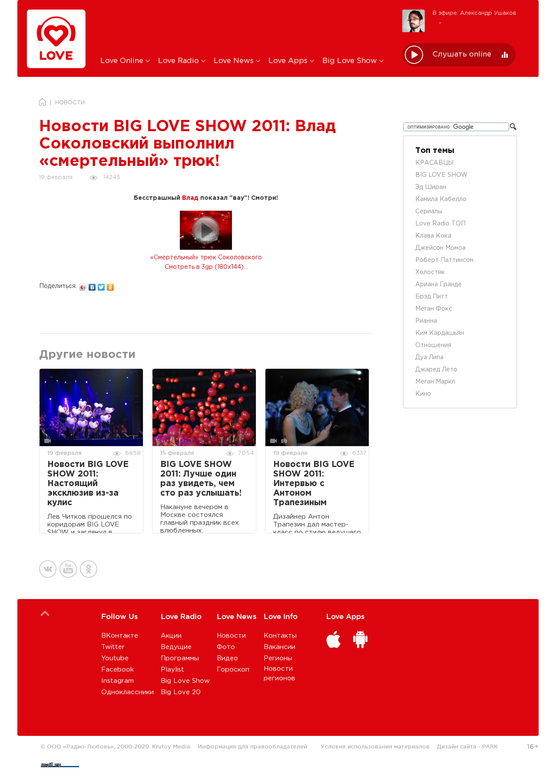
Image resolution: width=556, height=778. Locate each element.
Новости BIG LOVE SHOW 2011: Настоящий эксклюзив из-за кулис (88, 484)
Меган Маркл (435, 381)
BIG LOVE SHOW (441, 175)
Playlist (172, 669)
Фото (226, 647)
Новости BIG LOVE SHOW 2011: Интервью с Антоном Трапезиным (313, 484)
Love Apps (289, 61)
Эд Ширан (430, 187)
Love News (235, 61)
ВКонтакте (119, 636)
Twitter (113, 647)
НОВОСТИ (70, 102)
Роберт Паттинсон (444, 260)
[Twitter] (101, 284)
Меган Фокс (433, 308)
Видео (227, 658)
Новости (231, 636)
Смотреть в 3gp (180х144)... (206, 267)
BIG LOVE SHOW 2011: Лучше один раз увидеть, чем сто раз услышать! (201, 479)
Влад (190, 198)
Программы (180, 658)
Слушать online (462, 54)
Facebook (117, 669)
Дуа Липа (429, 357)
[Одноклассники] (110, 284)
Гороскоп (233, 669)
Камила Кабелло (441, 199)
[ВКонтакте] (92, 284)
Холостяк (430, 272)
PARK (490, 746)
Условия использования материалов (375, 746)
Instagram (117, 681)
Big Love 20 (181, 692)
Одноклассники (127, 692)
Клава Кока (433, 235)
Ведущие (176, 647)
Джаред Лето (436, 369)
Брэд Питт (431, 296)
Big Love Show (350, 61)
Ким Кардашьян (439, 333)
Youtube (115, 658)
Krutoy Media (171, 746)
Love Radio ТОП (440, 223)
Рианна (426, 321)
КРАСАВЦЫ (434, 163)
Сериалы (428, 211)
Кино (423, 394)
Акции (171, 636)
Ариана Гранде (438, 284)
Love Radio (179, 61)
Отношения (433, 345)
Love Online (123, 61)
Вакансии (279, 647)
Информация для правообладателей (252, 746)
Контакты (280, 636)
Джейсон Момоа (440, 248)
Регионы (278, 658)
